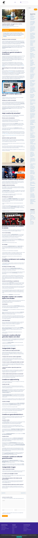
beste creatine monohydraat (9, 32)
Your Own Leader (10, 71)
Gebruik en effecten (12, 26)
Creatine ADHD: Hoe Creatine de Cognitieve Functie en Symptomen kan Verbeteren (32, 148)
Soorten (31, 222)
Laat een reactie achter (5, 26)
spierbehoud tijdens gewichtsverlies (11, 135)
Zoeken (35, 9)
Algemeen (31, 210)
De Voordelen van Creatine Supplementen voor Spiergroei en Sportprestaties (32, 135)
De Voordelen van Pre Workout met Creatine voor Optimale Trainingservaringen (33, 141)
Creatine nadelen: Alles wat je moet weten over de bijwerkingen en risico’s (32, 29)
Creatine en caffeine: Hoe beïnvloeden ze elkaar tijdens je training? (32, 154)
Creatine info (32, 211)
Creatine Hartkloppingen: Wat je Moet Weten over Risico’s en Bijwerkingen (33, 17)
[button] (15, 2)
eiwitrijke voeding (5, 133)
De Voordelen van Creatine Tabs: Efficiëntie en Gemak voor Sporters (32, 76)
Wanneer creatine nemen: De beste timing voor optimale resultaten (32, 43)
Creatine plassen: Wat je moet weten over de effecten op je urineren (32, 189)
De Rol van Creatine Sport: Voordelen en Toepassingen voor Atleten (33, 178)
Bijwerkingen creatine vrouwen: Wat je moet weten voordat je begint (32, 55)
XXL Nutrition (18, 32)
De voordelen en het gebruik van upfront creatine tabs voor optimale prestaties (33, 90)
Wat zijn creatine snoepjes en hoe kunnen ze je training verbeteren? (32, 128)
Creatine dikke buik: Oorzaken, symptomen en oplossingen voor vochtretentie (33, 166)
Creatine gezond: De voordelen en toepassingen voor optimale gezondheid (32, 122)
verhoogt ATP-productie (5, 264)
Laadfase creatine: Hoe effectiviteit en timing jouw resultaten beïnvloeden (32, 69)
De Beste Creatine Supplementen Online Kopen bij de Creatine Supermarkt (32, 201)
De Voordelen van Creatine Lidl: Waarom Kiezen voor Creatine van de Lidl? (32, 49)
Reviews (31, 221)
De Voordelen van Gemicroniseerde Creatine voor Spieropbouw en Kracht (32, 115)
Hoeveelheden (32, 217)
